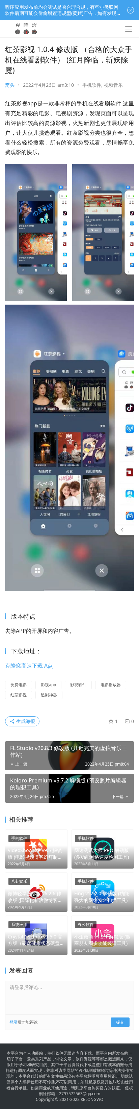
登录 (13, 1022)
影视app (48, 685)
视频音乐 (113, 85)
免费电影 (18, 685)
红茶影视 (18, 695)
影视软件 (78, 685)
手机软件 (91, 85)
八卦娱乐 (19, 881)
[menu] (128, 29)
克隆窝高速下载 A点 (29, 665)
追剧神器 (49, 695)
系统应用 (19, 924)
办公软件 (86, 924)
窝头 (10, 85)
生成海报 (25, 721)
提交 (120, 1022)
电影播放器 (111, 685)
